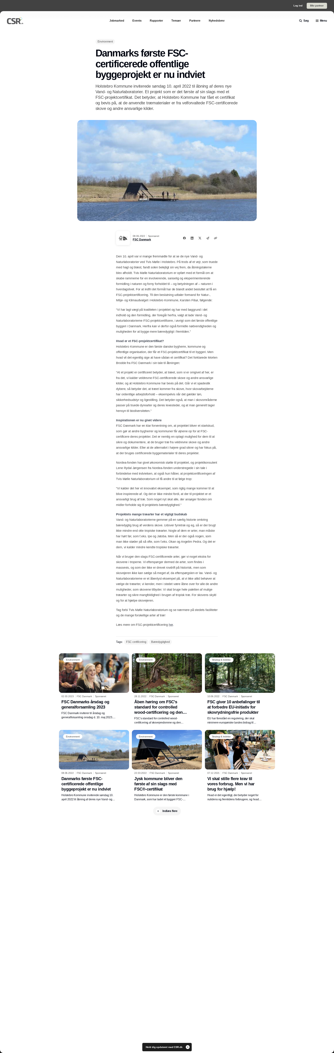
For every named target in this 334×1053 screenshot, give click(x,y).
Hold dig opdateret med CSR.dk (164, 1047)
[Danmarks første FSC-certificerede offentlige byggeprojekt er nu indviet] (94, 765)
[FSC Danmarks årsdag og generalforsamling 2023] (94, 686)
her (171, 624)
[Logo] (15, 20)
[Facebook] (184, 238)
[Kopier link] (215, 238)
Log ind (298, 5)
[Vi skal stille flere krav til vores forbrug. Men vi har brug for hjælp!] (240, 765)
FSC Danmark (142, 239)
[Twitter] (200, 238)
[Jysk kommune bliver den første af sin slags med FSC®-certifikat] (167, 765)
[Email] (208, 238)
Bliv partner (317, 5)
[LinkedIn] (192, 238)
